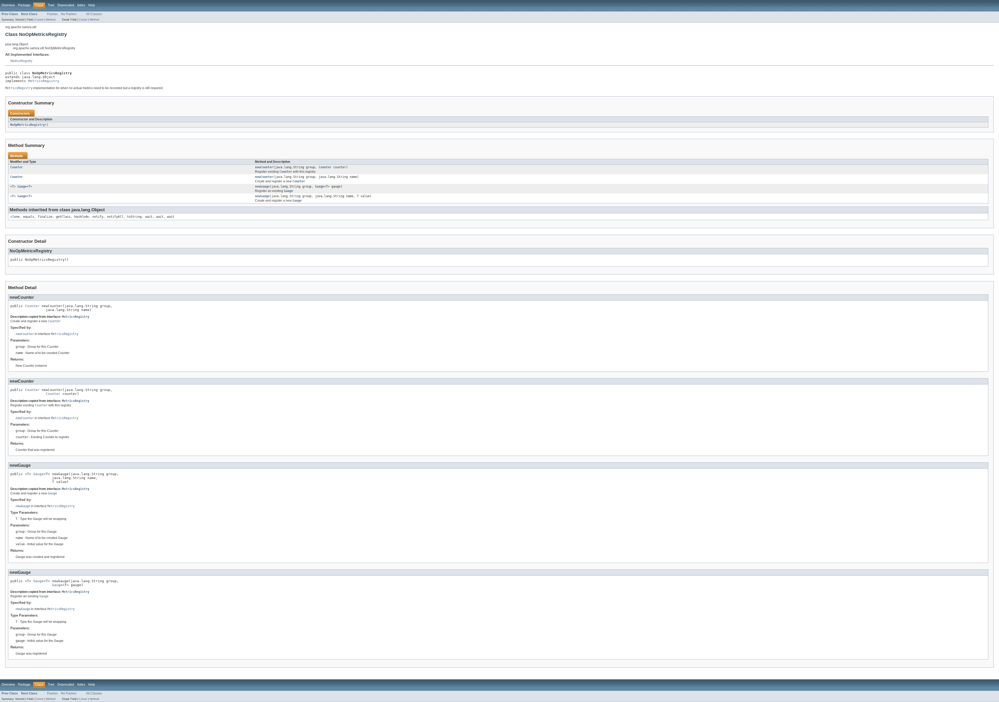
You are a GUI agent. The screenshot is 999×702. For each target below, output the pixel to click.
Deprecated (65, 5)
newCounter (264, 167)
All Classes (94, 14)
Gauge (22, 186)
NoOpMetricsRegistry (27, 125)
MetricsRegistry (21, 61)
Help (91, 5)
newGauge (262, 186)
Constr (39, 19)
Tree (51, 5)
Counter (16, 167)
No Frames (68, 14)
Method (50, 19)
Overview (8, 5)
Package (24, 5)
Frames (52, 14)
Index (81, 5)
